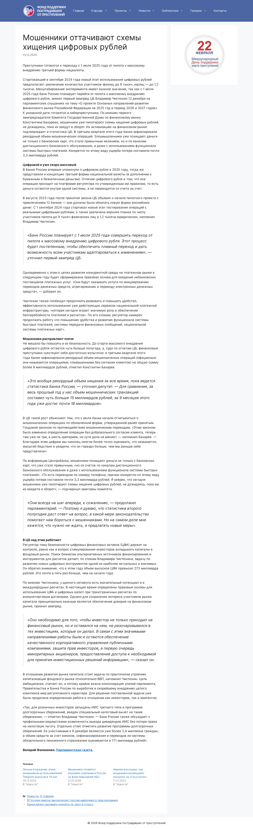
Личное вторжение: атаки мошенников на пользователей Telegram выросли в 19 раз (42, 773)
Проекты (121, 10)
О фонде (97, 10)
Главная (78, 10)
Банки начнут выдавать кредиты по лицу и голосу (60, 804)
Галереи (196, 10)
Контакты (220, 10)
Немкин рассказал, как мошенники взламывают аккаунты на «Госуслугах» (130, 773)
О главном (47, 796)
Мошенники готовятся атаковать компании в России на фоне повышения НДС (87, 773)
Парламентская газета (74, 750)
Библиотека (170, 10)
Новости (144, 10)
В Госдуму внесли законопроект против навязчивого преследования (72, 800)
